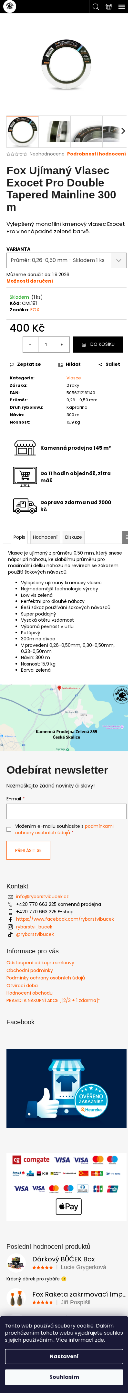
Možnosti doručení (29, 281)
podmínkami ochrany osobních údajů (64, 829)
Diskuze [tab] (73, 537)
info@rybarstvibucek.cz (42, 896)
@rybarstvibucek (35, 934)
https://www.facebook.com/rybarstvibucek (65, 919)
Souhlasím (64, 1377)
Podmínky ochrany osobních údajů (45, 978)
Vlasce (73, 378)
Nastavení (64, 1356)
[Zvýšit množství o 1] (61, 344)
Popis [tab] (19, 537)
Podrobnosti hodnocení (96, 154)
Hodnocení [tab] (45, 537)
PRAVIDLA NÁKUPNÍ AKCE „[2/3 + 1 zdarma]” (53, 1000)
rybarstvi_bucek (34, 927)
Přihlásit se (28, 850)
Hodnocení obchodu (29, 993)
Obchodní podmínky (29, 970)
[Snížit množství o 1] (30, 344)
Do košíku (102, 344)
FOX (34, 309)
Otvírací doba (22, 985)
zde (99, 1340)
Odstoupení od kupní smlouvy (40, 962)
